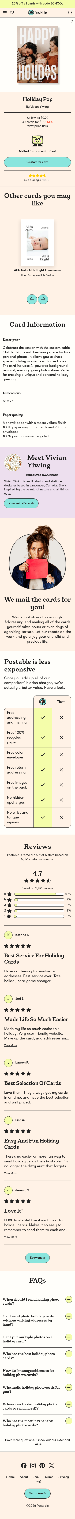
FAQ (36, 1477)
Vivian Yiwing (40, 106)
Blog (37, 1481)
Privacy (63, 1477)
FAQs (37, 1444)
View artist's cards (21, 503)
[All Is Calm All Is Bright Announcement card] (37, 242)
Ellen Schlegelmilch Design (37, 275)
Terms (48, 1477)
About (24, 1477)
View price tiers (37, 126)
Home (10, 1477)
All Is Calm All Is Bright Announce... (37, 270)
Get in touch (37, 1493)
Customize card (37, 162)
